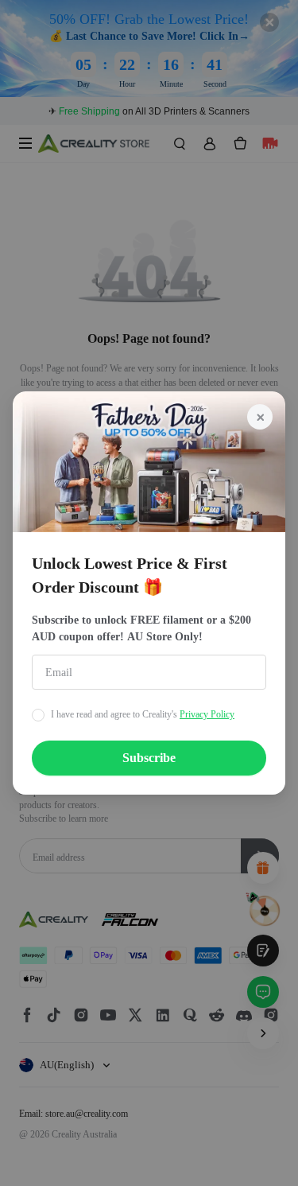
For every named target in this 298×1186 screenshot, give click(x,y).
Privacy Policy (207, 714)
